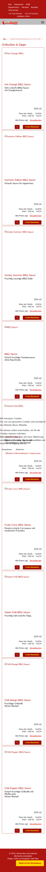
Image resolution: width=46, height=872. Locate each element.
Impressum (35, 453)
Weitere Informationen (17, 453)
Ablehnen (20, 449)
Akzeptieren (7, 449)
